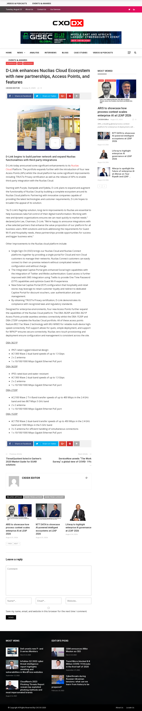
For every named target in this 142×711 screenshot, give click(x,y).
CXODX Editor (103, 119)
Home (9, 52)
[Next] (104, 186)
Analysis (34, 52)
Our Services (55, 9)
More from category (54, 497)
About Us (29, 9)
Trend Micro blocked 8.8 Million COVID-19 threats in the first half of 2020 (78, 664)
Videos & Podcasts (103, 52)
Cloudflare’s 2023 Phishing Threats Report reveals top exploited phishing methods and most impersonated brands (25, 687)
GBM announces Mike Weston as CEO (77, 650)
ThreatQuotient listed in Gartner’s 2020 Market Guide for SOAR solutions (23, 461)
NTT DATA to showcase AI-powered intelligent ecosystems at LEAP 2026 (123, 137)
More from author (33, 497)
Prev (10, 544)
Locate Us (130, 707)
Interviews (50, 52)
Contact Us (41, 9)
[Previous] (100, 186)
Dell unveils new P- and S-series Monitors (31, 650)
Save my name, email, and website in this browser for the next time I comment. (46, 611)
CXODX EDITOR (13, 88)
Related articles (14, 497)
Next (16, 544)
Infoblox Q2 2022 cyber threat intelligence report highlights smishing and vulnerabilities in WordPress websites (24, 666)
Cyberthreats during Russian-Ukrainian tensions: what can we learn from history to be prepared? (70, 681)
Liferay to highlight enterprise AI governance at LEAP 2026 (78, 527)
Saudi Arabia (110, 80)
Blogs (65, 52)
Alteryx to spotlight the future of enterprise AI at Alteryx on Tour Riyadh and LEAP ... (123, 172)
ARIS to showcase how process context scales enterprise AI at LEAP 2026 (114, 112)
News (20, 52)
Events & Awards (18, 60)
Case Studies (80, 52)
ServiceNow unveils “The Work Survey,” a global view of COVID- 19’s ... (72, 461)
